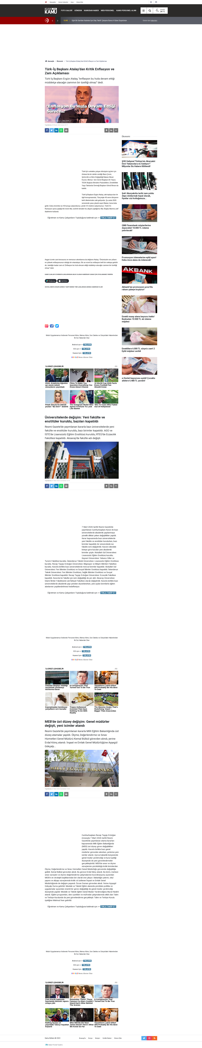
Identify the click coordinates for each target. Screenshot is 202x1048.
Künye (90, 1038)
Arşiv (72, 2)
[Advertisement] (101, 42)
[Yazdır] (66, 130)
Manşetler (53, 2)
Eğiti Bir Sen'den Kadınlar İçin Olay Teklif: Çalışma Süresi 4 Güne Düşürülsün (99, 21)
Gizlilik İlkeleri (107, 1038)
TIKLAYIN (87, 345)
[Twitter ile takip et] (144, 1038)
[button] (106, 130)
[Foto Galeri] (156, 2)
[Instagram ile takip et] (149, 1038)
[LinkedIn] (56, 130)
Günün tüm (150, 21)
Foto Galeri (66, 10)
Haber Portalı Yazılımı (55, 1045)
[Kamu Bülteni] (51, 10)
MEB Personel (107, 10)
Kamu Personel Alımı (126, 10)
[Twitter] (52, 130)
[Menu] (144, 11)
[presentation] (52, 20)
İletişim (97, 1038)
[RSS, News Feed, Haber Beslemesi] (154, 1038)
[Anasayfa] (46, 2)
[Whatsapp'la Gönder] (61, 130)
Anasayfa (82, 1038)
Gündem (78, 10)
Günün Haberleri (63, 2)
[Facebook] (47, 130)
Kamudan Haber (91, 10)
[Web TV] (151, 2)
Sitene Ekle (79, 2)
